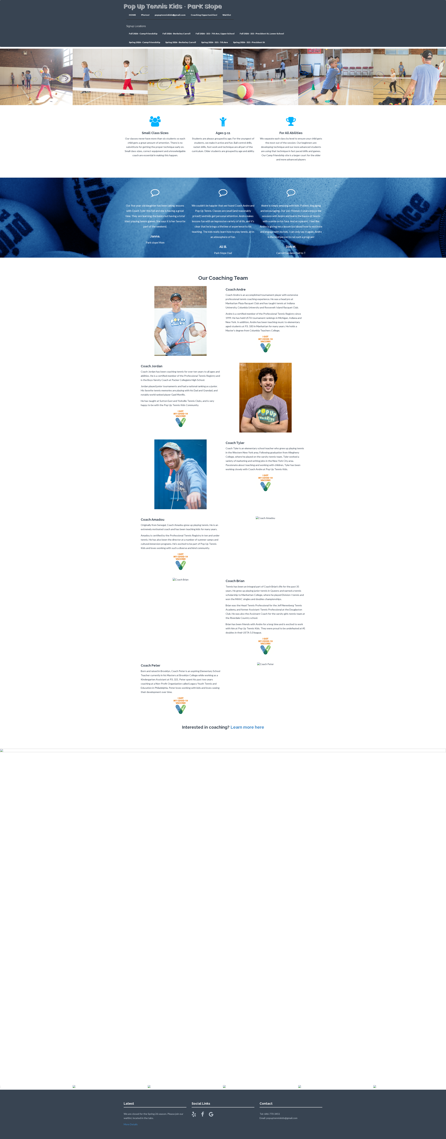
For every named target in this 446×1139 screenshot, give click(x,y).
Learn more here (247, 727)
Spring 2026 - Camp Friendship (144, 42)
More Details (131, 1124)
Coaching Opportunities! (204, 15)
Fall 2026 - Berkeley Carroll (176, 33)
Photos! (145, 15)
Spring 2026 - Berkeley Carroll (180, 42)
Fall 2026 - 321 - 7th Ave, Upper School (215, 33)
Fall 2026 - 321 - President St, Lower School (262, 33)
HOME (132, 15)
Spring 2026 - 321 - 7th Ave (214, 42)
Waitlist (226, 15)
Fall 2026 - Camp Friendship (143, 33)
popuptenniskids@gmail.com (170, 15)
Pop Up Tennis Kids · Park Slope (173, 6)
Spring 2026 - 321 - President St (249, 42)
